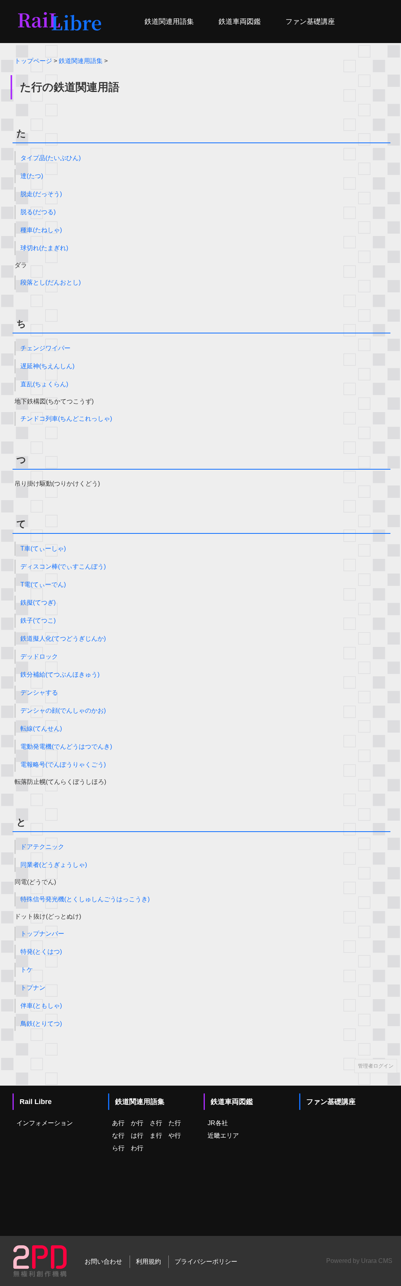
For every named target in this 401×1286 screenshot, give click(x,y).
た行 (174, 1123)
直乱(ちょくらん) (44, 384)
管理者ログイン (376, 1066)
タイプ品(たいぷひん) (50, 158)
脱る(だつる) (38, 212)
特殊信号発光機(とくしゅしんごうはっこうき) (85, 899)
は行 (137, 1135)
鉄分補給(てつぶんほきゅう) (59, 674)
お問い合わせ (103, 1261)
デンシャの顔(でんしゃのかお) (63, 710)
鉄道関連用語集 (169, 21)
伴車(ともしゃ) (41, 1005)
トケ (26, 969)
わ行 (137, 1148)
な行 (118, 1135)
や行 (174, 1135)
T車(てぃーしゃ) (43, 548)
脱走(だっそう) (41, 194)
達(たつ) (31, 176)
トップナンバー (42, 933)
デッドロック (39, 656)
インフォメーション (44, 1123)
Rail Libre (36, 1102)
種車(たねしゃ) (41, 230)
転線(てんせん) (41, 728)
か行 (137, 1123)
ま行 (156, 1135)
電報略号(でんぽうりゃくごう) (63, 764)
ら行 (118, 1148)
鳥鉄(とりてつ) (41, 1023)
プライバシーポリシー (206, 1261)
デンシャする (39, 692)
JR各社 (218, 1123)
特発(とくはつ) (41, 951)
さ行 (156, 1123)
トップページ (33, 61)
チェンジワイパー (45, 348)
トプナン (32, 987)
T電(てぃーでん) (43, 584)
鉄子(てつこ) (38, 620)
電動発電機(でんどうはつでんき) (66, 746)
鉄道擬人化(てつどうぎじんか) (63, 638)
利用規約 (148, 1261)
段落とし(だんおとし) (50, 282)
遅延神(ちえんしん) (47, 366)
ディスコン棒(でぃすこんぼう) (63, 566)
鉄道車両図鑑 (240, 21)
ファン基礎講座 (310, 21)
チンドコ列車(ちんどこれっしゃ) (66, 418)
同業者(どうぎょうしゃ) (53, 864)
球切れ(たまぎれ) (44, 248)
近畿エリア (223, 1135)
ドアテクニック (42, 846)
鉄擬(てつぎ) (38, 602)
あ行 (118, 1123)
